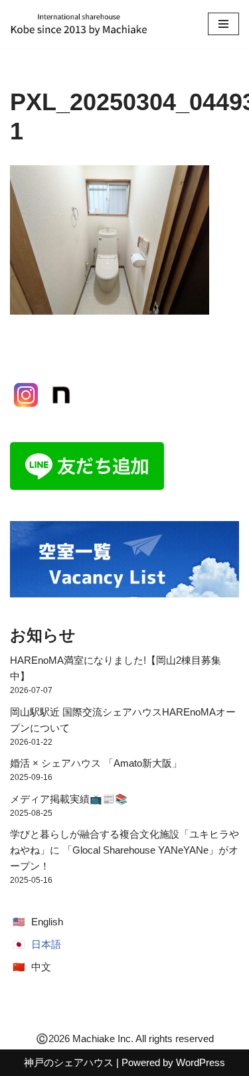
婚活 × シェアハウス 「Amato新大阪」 (96, 763)
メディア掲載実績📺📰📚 (68, 799)
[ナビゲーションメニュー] (223, 24)
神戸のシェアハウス (69, 1062)
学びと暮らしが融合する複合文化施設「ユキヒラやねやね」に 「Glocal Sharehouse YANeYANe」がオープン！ (124, 850)
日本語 (46, 944)
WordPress (200, 1062)
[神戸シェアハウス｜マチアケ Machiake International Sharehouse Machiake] (78, 23)
